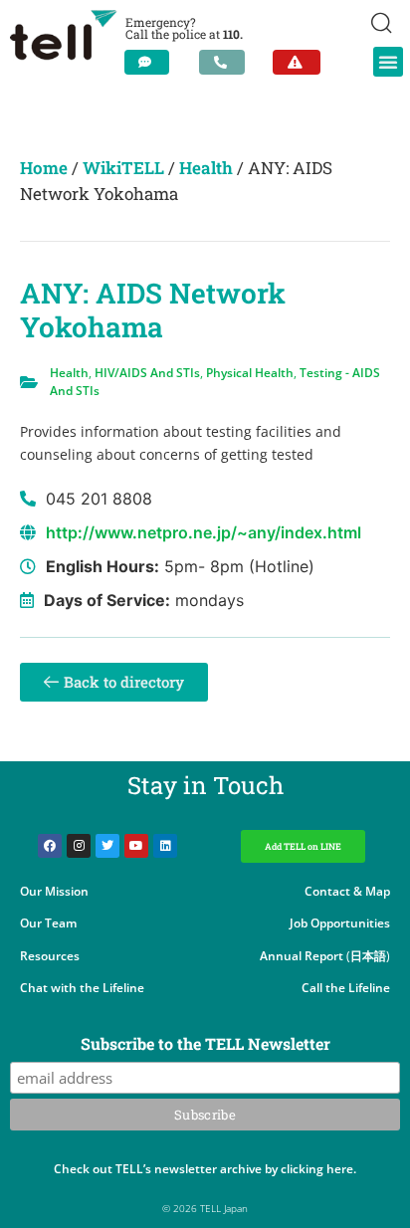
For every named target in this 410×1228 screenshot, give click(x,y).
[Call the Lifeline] (222, 62)
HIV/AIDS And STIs (147, 372)
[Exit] (296, 62)
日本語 (368, 955)
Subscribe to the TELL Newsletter (205, 1045)
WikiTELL (123, 167)
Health (206, 167)
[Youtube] (136, 846)
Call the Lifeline (346, 987)
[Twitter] (107, 846)
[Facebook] (50, 846)
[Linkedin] (165, 846)
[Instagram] (79, 846)
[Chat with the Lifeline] (146, 62)
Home (44, 167)
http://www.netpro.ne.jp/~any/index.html (203, 532)
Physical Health (250, 372)
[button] (388, 62)
